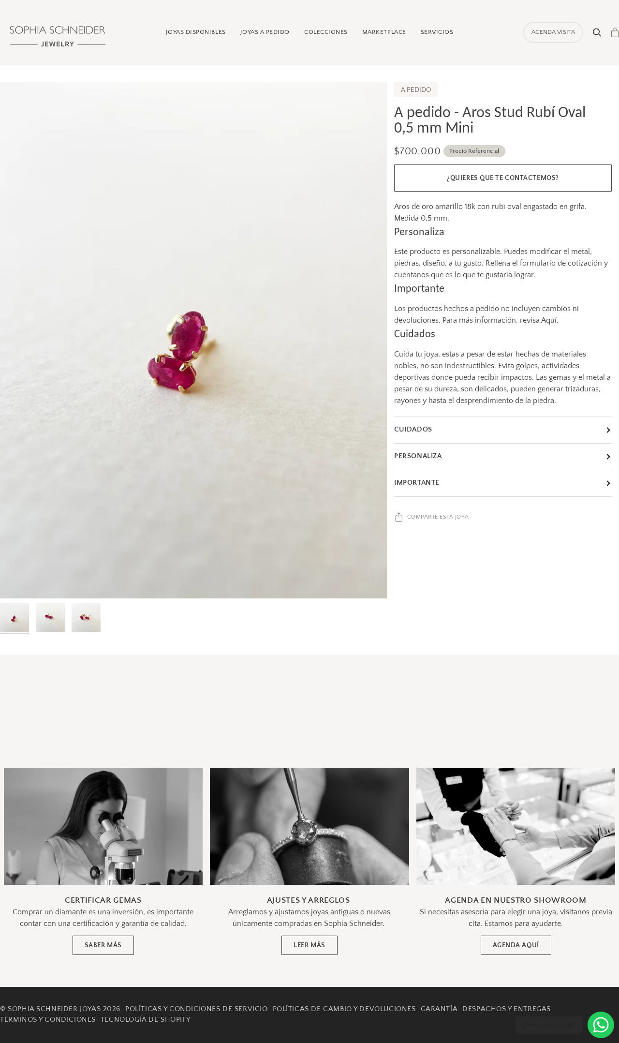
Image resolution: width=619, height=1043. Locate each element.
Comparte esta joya (438, 517)
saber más (103, 945)
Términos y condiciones (48, 1020)
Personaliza (418, 456)
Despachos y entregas (506, 1009)
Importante (417, 483)
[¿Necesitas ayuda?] (601, 1025)
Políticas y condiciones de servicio (196, 1009)
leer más (309, 945)
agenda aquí (516, 945)
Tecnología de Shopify (145, 1020)
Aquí (549, 320)
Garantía (439, 1009)
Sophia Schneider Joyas (54, 1009)
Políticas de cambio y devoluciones (344, 1009)
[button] (196, 32)
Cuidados (413, 429)
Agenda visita (553, 32)
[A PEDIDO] (193, 340)
